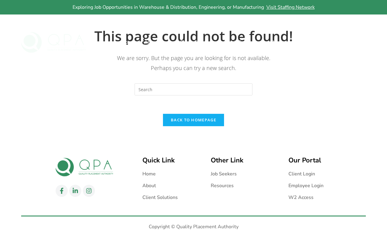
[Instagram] (361, 21)
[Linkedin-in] (349, 21)
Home (128, 42)
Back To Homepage (193, 120)
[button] (157, 42)
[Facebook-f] (337, 21)
